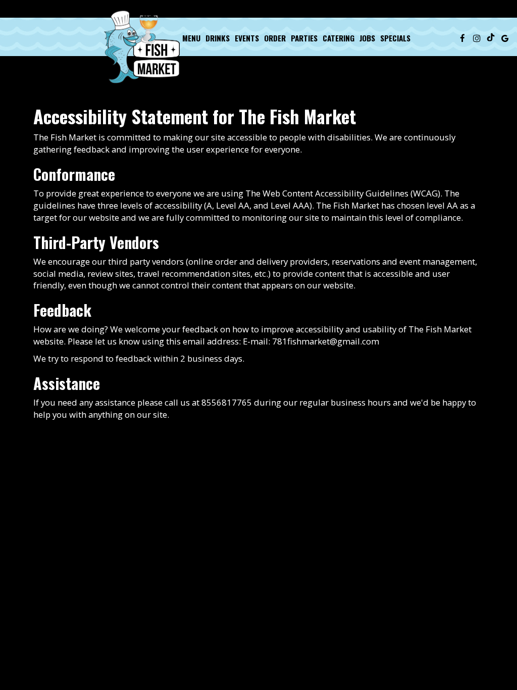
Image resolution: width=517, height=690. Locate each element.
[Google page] (505, 38)
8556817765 (226, 402)
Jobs (367, 38)
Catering (338, 38)
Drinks (217, 38)
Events (247, 38)
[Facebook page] (462, 38)
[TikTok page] (491, 38)
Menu (191, 38)
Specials (395, 38)
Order (275, 38)
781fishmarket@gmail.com (325, 341)
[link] (142, 46)
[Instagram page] (477, 38)
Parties (304, 38)
